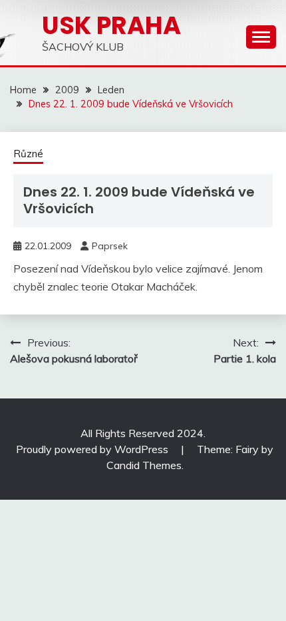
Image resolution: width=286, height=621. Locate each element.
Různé (28, 153)
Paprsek (110, 246)
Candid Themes (144, 465)
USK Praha (111, 25)
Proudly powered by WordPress (93, 449)
